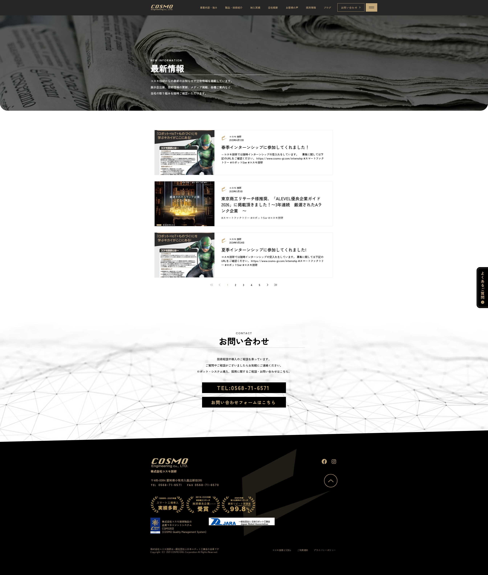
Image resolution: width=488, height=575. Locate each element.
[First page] (211, 284)
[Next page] (267, 284)
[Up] (324, 461)
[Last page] (275, 284)
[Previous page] (219, 284)
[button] (208, 7)
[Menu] (371, 7)
